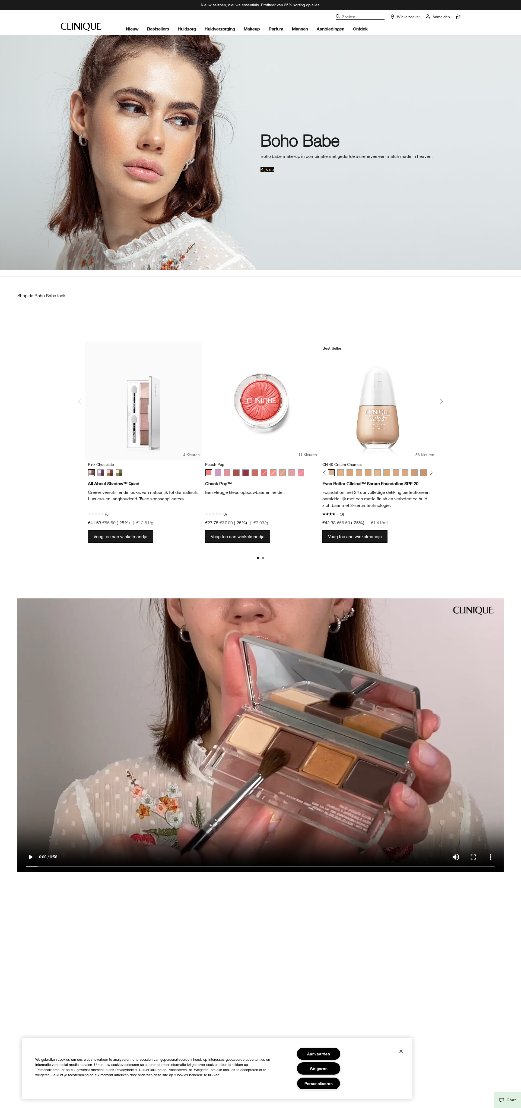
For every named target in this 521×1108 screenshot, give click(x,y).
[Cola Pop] (245, 472)
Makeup (252, 28)
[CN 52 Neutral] (359, 472)
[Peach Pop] (208, 472)
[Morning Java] (109, 472)
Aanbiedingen (330, 28)
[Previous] (325, 472)
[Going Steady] (100, 472)
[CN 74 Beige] (414, 472)
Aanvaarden (318, 1053)
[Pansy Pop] (217, 472)
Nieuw (132, 28)
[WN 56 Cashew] (377, 472)
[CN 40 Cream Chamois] (331, 472)
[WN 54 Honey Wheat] (368, 472)
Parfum (276, 28)
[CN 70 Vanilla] (405, 472)
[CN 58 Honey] (386, 472)
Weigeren (319, 1068)
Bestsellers (158, 28)
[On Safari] (119, 472)
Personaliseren (318, 1083)
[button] (507, 1100)
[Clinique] (81, 27)
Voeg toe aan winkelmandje (120, 536)
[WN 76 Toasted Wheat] (423, 472)
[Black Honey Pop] (236, 472)
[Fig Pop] (254, 472)
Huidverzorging (220, 28)
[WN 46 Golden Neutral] (340, 472)
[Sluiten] (401, 1051)
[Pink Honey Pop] (291, 472)
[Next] (430, 472)
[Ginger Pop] (264, 472)
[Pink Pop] (300, 472)
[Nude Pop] (282, 472)
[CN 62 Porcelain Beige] (395, 472)
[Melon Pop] (273, 472)
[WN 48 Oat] (349, 472)
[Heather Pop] (227, 472)
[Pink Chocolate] (91, 472)
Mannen (300, 28)
